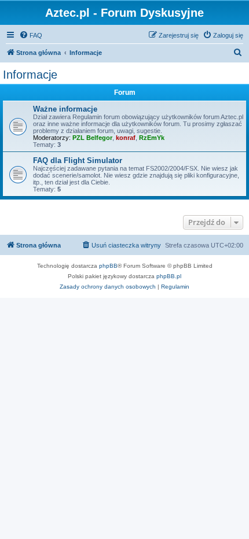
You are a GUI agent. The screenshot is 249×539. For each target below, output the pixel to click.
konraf (126, 137)
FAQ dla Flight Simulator (77, 160)
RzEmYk (151, 137)
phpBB (108, 266)
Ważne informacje (65, 109)
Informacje (30, 74)
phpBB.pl (168, 276)
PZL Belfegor (92, 137)
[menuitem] (30, 35)
